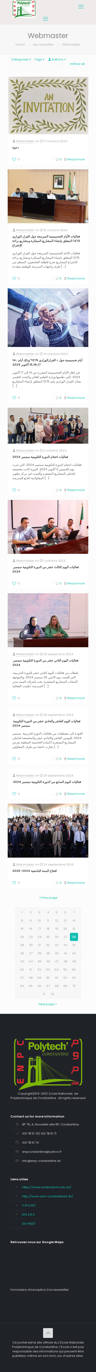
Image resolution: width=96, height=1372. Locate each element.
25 (48, 937)
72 (52, 994)
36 (22, 953)
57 (22, 978)
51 (30, 969)
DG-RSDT (29, 1223)
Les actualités (43, 44)
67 (48, 986)
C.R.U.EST (29, 1205)
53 (48, 969)
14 (73, 920)
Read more (76, 159)
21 (73, 928)
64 (22, 986)
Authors (57, 59)
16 (30, 928)
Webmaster (25, 141)
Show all (78, 64)
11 (48, 920)
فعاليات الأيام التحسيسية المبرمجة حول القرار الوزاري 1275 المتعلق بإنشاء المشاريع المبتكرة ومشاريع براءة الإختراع (46, 241)
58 (31, 978)
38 (39, 953)
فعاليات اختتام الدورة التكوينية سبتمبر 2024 (40, 457)
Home (20, 44)
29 (22, 945)
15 (22, 928)
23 (31, 937)
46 (48, 961)
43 (22, 961)
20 (65, 928)
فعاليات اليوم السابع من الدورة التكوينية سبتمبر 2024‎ (46, 782)
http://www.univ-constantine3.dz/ (47, 1196)
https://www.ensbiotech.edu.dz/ (46, 1187)
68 (56, 986)
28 (74, 937)
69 (65, 986)
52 (39, 969)
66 (39, 986)
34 (65, 945)
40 (57, 953)
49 (74, 961)
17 (39, 928)
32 (48, 945)
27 (65, 937)
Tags (38, 59)
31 (39, 945)
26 (56, 937)
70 (74, 986)
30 (31, 945)
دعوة (15, 147)
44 (31, 961)
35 (74, 945)
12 (56, 920)
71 (43, 994)
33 (56, 945)
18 (48, 928)
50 (22, 969)
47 (56, 961)
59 (39, 978)
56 (74, 969)
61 (56, 978)
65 (31, 986)
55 (65, 969)
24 (39, 937)
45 (39, 961)
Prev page (50, 897)
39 (48, 953)
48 (65, 961)
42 (74, 953)
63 (74, 978)
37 (31, 953)
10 (39, 920)
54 (57, 969)
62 (65, 978)
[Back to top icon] (48, 1333)
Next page (46, 1004)
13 (65, 920)
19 (56, 928)
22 (22, 937)
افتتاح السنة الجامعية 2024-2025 (34, 871)
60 (48, 978)
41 (65, 953)
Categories (19, 59)
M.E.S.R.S (28, 1214)
